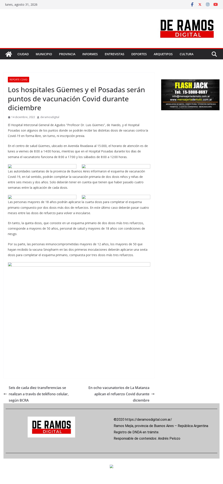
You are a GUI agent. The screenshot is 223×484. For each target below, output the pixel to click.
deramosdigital (49, 117)
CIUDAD (23, 54)
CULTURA (186, 54)
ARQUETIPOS (163, 54)
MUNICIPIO (44, 54)
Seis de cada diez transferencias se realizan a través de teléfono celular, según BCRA (39, 394)
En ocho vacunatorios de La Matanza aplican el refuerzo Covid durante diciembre (118, 394)
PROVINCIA (67, 54)
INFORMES (90, 54)
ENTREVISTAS (114, 54)
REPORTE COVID (18, 79)
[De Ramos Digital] (8, 54)
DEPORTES (139, 54)
